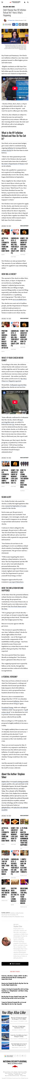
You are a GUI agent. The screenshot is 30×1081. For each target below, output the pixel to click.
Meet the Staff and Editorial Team (12, 1075)
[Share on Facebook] (13, 24)
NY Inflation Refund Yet (8, 916)
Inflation (12, 913)
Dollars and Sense (8, 1073)
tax (13, 425)
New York (4, 915)
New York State (11, 915)
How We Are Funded (18, 1074)
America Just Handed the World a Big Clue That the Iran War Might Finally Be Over (15, 984)
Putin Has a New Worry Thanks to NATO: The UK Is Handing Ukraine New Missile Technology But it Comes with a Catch (14, 977)
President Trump (7, 708)
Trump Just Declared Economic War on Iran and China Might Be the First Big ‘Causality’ (14, 1003)
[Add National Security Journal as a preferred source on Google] (7, 24)
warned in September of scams (15, 506)
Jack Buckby (14, 1030)
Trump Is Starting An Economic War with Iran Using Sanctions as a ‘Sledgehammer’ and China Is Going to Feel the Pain (15, 990)
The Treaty (23, 1073)
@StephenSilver (6, 808)
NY (17, 915)
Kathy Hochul (19, 913)
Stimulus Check (19, 916)
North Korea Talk (16, 1073)
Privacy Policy (23, 1075)
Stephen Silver (12, 20)
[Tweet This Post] (16, 24)
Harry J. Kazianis (14, 1021)
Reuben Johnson (15, 1047)
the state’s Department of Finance (13, 164)
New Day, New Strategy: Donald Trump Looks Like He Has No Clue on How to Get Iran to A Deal (14, 997)
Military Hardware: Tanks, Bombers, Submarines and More (15, 1072)
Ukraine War (10, 1074)
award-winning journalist (20, 782)
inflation (10, 148)
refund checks (6, 150)
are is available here (19, 299)
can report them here (16, 582)
